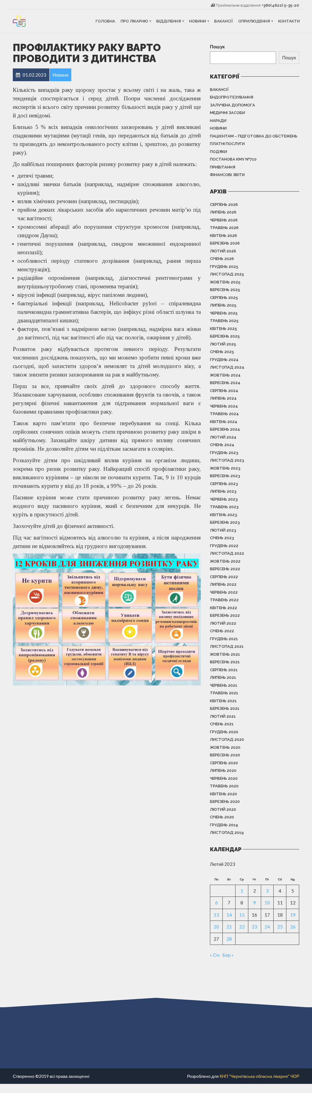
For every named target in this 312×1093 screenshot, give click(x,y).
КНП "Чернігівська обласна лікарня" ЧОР (259, 1076)
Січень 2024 (222, 444)
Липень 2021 (223, 677)
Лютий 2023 (223, 530)
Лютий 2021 (223, 716)
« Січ (215, 955)
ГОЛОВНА (105, 21)
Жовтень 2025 (225, 282)
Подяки (218, 151)
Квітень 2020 (223, 794)
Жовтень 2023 (225, 468)
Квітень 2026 (223, 235)
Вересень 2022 (225, 569)
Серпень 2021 (224, 670)
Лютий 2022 (223, 623)
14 (229, 915)
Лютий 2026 (223, 251)
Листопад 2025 (227, 274)
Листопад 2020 (227, 739)
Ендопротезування (231, 97)
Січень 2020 (222, 817)
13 (216, 915)
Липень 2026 (223, 212)
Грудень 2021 (224, 639)
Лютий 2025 (223, 344)
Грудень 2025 (224, 266)
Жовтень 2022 (225, 561)
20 (216, 926)
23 (254, 926)
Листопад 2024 (227, 367)
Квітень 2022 (223, 607)
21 (229, 926)
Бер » (227, 955)
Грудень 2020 (224, 732)
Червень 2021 (223, 685)
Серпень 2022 (224, 576)
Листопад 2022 (227, 553)
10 (267, 902)
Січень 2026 (222, 258)
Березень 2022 (225, 615)
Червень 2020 (224, 778)
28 (229, 939)
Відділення (168, 21)
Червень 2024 (224, 406)
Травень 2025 (224, 320)
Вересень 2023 (225, 476)
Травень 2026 (224, 227)
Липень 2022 (223, 584)
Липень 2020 (223, 770)
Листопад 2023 (227, 460)
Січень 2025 (222, 351)
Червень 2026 (224, 220)
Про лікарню (134, 21)
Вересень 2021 (225, 662)
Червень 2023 (224, 499)
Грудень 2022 (224, 545)
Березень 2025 (225, 336)
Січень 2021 (222, 724)
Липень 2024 (223, 398)
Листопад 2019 (227, 832)
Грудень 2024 (224, 359)
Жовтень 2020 (225, 747)
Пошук (217, 46)
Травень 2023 (224, 507)
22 (242, 926)
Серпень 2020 (224, 763)
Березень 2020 (225, 801)
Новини (197, 21)
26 (293, 926)
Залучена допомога (232, 105)
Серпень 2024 (224, 390)
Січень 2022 (222, 631)
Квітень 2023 (223, 514)
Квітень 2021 (223, 701)
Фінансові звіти (227, 174)
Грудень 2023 (224, 452)
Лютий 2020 (223, 809)
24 (267, 926)
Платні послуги (227, 143)
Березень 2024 (225, 429)
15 (242, 915)
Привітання (222, 167)
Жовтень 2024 (225, 375)
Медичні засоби (227, 112)
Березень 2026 (225, 243)
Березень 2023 (225, 522)
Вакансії (223, 21)
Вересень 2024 (225, 382)
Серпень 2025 (224, 297)
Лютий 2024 (223, 437)
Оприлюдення (254, 21)
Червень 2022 (224, 592)
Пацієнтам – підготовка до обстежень (253, 136)
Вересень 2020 (225, 755)
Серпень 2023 (224, 483)
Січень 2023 (222, 538)
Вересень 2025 (225, 289)
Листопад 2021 (227, 646)
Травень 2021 (224, 693)
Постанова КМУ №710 (233, 159)
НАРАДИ (218, 120)
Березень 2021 (224, 708)
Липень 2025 (223, 305)
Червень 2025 (224, 313)
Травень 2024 (224, 413)
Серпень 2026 (224, 204)
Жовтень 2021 (225, 654)
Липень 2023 (223, 491)
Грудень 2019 (224, 825)
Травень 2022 (224, 600)
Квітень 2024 (223, 421)
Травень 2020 (224, 786)
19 (293, 915)
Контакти (289, 21)
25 (280, 926)
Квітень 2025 (223, 328)
